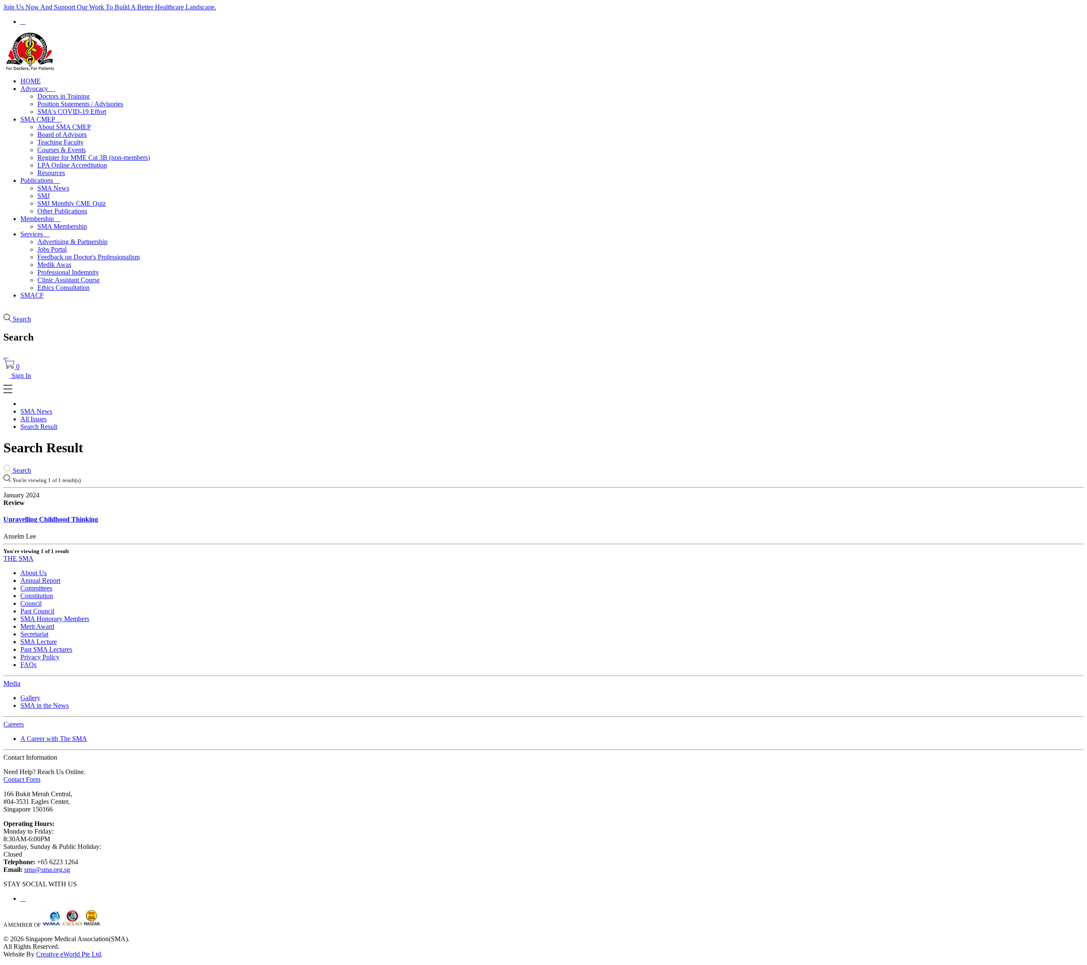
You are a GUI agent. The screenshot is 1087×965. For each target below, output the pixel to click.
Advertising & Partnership (72, 241)
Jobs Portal (52, 249)
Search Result (38, 426)
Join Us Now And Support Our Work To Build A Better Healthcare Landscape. (109, 7)
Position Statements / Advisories (80, 104)
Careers (13, 724)
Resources (51, 172)
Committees (36, 588)
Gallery (30, 697)
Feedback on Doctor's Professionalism (88, 257)
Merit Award (37, 626)
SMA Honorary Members (54, 618)
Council (31, 603)
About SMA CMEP (64, 127)
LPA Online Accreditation (72, 165)
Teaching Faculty (60, 142)
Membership (40, 218)
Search (21, 470)
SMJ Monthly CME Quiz (71, 203)
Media (11, 683)
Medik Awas (54, 264)
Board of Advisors (62, 134)
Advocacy (37, 88)
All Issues (33, 419)
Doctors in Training (63, 96)
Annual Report (40, 580)
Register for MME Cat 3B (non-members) (93, 157)
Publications (40, 180)
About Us (33, 572)
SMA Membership (62, 226)
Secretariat (34, 634)
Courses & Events (61, 149)
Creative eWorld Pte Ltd (68, 954)
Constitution (36, 595)
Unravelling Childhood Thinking (50, 519)
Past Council (37, 611)
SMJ (43, 195)
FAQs (28, 664)
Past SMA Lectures (46, 649)
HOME (30, 81)
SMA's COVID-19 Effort (71, 111)
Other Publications (62, 211)
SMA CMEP (41, 119)
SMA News (53, 188)
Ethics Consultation (63, 287)
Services (35, 234)
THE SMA (18, 558)
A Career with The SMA (53, 738)
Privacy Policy (39, 657)
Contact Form (21, 779)
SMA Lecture (38, 641)
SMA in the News (44, 705)
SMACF (32, 295)
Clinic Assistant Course (68, 280)
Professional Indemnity (68, 272)
